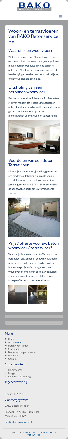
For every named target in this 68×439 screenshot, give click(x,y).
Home (11, 339)
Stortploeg (13, 349)
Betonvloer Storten (18, 345)
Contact (12, 359)
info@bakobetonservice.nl (18, 422)
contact (20, 111)
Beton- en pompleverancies (22, 352)
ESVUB (26, 432)
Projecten (13, 355)
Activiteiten (14, 342)
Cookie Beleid (40, 432)
